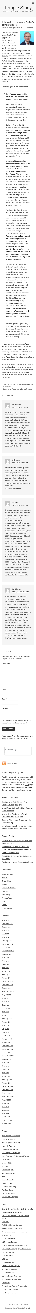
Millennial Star (7, 1163)
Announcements (7, 874)
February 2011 (7, 1018)
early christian (26, 367)
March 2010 (6, 1035)
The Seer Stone (7, 1190)
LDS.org (5, 1259)
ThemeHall (27, 1308)
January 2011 (7, 1022)
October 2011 (6, 1008)
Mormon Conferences (9, 1269)
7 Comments (29, 28)
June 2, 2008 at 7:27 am (20, 591)
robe (15, 375)
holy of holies (10, 370)
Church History (7, 881)
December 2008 (7, 1086)
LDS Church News (8, 1238)
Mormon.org (6, 1283)
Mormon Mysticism (8, 1173)
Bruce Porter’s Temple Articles (12, 1212)
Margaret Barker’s (24, 50)
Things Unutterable (8, 1193)
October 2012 (6, 988)
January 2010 (7, 1042)
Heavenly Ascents (8, 1146)
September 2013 (8, 951)
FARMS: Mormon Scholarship (12, 1228)
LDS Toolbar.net (7, 1255)
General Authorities (9, 888)
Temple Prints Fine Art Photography (14, 1286)
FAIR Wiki (5, 1222)
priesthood (5, 375)
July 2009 (5, 1062)
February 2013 (7, 974)
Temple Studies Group (10, 1289)
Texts (4, 901)
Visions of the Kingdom (10, 1197)
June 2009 (5, 1066)
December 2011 (7, 1005)
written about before (21, 357)
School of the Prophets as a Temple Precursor (18, 389)
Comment (6, 664)
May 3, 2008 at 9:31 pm (20, 462)
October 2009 (6, 1052)
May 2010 (5, 1029)
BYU (13, 367)
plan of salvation (19, 372)
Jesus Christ (6, 1235)
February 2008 (7, 1120)
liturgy (24, 370)
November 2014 (7, 924)
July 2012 (5, 998)
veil (3, 377)
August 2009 (6, 1059)
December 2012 (7, 981)
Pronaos (5, 1176)
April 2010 (5, 1032)
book (10, 367)
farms (3, 370)
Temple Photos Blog (9, 1186)
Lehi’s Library (6, 1159)
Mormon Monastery (8, 1272)
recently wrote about (9, 349)
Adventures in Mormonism (11, 1136)
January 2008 (7, 1123)
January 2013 (7, 978)
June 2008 (5, 1106)
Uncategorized (7, 908)
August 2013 (6, 954)
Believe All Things (8, 1139)
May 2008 (5, 1110)
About (27, 785)
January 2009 (7, 1083)
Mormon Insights (8, 1169)
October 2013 (6, 947)
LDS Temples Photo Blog (11, 1153)
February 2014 (7, 940)
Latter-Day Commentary (10, 1149)
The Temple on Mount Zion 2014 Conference (18, 862)
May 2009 (5, 1069)
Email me (5, 787)
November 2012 (7, 985)
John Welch (6, 45)
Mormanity (5, 1166)
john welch (18, 370)
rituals (11, 375)
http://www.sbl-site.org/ (13, 488)
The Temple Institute (9, 1293)
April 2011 (5, 1012)
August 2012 (6, 995)
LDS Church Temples (9, 1242)
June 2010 (5, 1025)
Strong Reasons (7, 1183)
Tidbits (4, 905)
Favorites (5, 884)
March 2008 (6, 1117)
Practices (5, 891)
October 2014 (6, 927)
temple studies (27, 375)
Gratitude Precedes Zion (10, 853)
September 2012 (8, 991)
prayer (27, 372)
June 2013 (5, 961)
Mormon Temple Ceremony (11, 1276)
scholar (20, 375)
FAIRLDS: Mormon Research (12, 1225)
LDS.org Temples (8, 1262)
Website (5, 708)
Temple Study (18, 7)
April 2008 (5, 1113)
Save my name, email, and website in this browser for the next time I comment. (16, 721)
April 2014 (5, 937)
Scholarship (12, 364)
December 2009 (7, 1045)
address (12, 359)
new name (10, 372)
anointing (5, 367)
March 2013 (6, 971)
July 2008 (5, 1103)
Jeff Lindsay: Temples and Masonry (14, 1232)
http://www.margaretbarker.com (16, 638)
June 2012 (5, 1001)
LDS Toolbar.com (8, 1252)
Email (4, 699)
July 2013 (5, 957)
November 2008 (7, 1090)
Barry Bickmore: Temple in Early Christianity (17, 1209)
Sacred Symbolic (8, 1180)
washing (7, 377)
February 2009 (7, 1079)
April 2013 (5, 968)
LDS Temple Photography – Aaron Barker (16, 1249)
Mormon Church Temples (11, 1266)
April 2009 (5, 1073)
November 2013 (7, 944)
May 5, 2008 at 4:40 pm (20, 505)
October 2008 (6, 1093)
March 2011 (6, 1015)
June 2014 (5, 930)
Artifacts (5, 877)
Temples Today (21, 364)
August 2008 (6, 1100)
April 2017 (5, 920)
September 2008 (8, 1096)
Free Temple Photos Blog (11, 1142)
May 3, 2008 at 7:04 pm (20, 407)
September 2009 (8, 1056)
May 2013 (5, 964)
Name (4, 690)
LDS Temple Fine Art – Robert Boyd (14, 1245)
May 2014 (5, 934)
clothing (18, 367)
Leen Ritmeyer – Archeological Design (15, 1156)
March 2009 (6, 1076)
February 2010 (7, 1039)
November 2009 (7, 1049)
